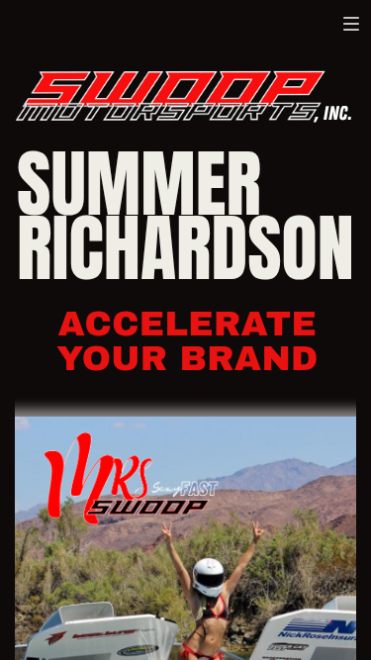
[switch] (351, 24)
